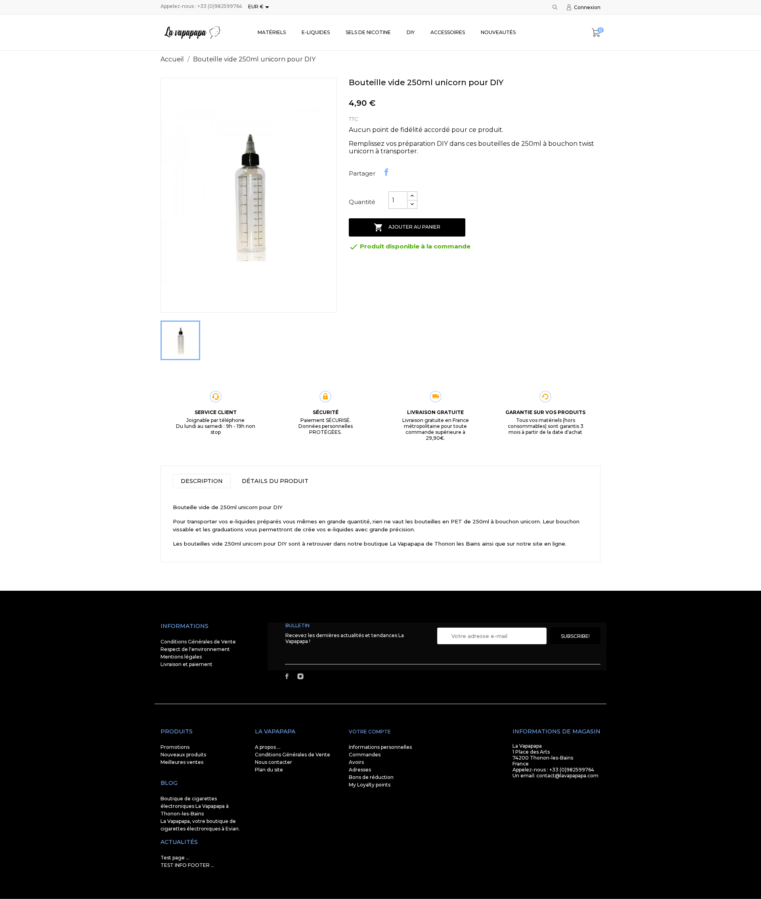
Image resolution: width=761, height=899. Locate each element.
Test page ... (175, 858)
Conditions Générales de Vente (198, 642)
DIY (411, 32)
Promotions (175, 747)
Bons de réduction (371, 777)
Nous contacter (273, 762)
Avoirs (356, 762)
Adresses (360, 770)
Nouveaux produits (183, 755)
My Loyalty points (369, 785)
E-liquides (316, 32)
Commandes (364, 755)
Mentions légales (181, 657)
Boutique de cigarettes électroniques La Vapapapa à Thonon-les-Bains (195, 806)
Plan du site (269, 770)
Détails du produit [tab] (275, 481)
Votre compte (370, 732)
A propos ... (268, 747)
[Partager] (386, 172)
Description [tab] (202, 481)
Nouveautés (498, 32)
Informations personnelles (380, 747)
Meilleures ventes (182, 762)
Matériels (272, 32)
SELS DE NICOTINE (368, 32)
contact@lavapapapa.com (567, 776)
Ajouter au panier (407, 227)
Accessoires (447, 32)
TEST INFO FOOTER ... (187, 865)
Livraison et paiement (186, 664)
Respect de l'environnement (195, 649)
